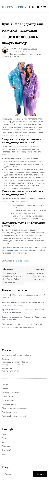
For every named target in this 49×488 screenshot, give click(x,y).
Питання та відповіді (11, 392)
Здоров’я (6, 446)
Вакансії (5, 388)
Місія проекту (8, 400)
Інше (4, 454)
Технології (6, 450)
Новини (26, 261)
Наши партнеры (9, 404)
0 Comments (24, 51)
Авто (4, 442)
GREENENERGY (14, 7)
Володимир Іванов (30, 49)
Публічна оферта (9, 412)
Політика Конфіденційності (14, 416)
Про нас (5, 384)
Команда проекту (9, 396)
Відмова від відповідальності (15, 408)
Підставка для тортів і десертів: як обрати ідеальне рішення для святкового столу (22, 325)
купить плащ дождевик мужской (16, 250)
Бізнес (19, 261)
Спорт (4, 438)
